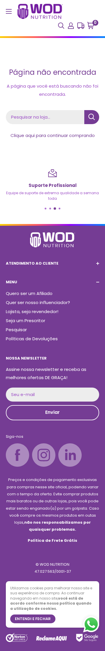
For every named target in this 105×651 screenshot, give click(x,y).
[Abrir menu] (9, 11)
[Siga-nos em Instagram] (43, 455)
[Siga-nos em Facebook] (17, 455)
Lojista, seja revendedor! (32, 311)
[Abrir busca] (61, 25)
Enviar (52, 412)
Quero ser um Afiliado (29, 293)
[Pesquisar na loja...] (91, 117)
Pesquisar (16, 330)
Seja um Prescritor (25, 320)
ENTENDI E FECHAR (33, 619)
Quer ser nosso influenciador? (38, 302)
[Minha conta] (71, 25)
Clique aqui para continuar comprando (52, 135)
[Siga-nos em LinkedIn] (70, 455)
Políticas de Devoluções (32, 339)
